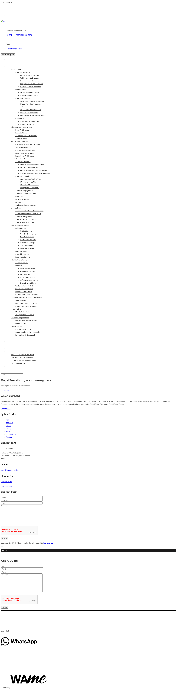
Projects (9, 338)
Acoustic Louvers (21, 263)
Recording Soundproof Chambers (27, 303)
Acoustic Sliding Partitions (20, 318)
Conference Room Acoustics (25, 205)
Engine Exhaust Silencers (28, 283)
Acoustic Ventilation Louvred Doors (32, 115)
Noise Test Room (21, 133)
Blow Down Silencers (27, 277)
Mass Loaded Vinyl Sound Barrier (22, 355)
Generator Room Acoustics (29, 92)
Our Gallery (10, 345)
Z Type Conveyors (26, 245)
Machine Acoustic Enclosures (30, 87)
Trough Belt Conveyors (28, 234)
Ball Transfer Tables (27, 248)
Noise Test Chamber (22, 130)
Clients (8, 341)
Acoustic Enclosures (22, 72)
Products (9, 66)
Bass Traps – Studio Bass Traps (22, 358)
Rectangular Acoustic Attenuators (32, 101)
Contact (9, 370)
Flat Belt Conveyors (26, 231)
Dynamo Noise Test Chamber (25, 150)
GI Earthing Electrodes (23, 329)
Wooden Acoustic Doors (29, 113)
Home (8, 59)
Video (8, 366)
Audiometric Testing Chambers (26, 306)
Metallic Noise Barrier (22, 312)
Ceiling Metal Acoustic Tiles (29, 188)
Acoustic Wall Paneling (23, 162)
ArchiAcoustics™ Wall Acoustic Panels (33, 170)
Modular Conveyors (27, 237)
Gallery (8, 429)
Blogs (8, 352)
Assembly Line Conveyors (24, 254)
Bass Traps (19, 196)
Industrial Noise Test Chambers (21, 127)
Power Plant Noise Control (24, 289)
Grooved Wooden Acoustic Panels (32, 165)
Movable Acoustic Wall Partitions (26, 320)
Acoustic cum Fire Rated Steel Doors (28, 214)
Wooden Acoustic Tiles (28, 182)
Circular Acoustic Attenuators (30, 104)
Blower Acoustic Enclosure (29, 81)
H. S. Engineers (49, 543)
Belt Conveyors (20, 228)
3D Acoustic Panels (22, 199)
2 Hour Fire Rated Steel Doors (25, 219)
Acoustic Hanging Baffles (24, 191)
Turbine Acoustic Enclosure (29, 78)
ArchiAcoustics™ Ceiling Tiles (30, 179)
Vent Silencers (25, 274)
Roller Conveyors (21, 251)
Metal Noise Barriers (27, 124)
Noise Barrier (19, 118)
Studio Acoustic (21, 300)
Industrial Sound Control (19, 260)
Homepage (5, 390)
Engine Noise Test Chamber (24, 156)
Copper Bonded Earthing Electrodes (27, 332)
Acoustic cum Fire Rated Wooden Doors (29, 211)
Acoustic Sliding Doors (23, 217)
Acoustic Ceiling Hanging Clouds (26, 193)
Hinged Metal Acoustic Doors (30, 110)
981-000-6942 (6, 482)
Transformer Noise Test (23, 147)
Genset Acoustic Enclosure (29, 75)
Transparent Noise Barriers (29, 121)
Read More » (5, 409)
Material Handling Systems (20, 225)
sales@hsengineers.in (14, 49)
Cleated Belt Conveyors (28, 240)
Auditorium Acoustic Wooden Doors (23, 360)
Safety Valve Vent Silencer (29, 280)
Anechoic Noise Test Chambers (26, 136)
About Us (9, 63)
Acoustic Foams (21, 139)
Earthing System (16, 326)
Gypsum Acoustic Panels (29, 167)
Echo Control (19, 202)
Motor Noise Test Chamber (24, 153)
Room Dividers (20, 323)
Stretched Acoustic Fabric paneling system (35, 173)
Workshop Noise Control (24, 286)
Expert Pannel (11, 348)
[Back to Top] (2, 546)
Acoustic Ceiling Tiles (22, 176)
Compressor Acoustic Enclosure (31, 84)
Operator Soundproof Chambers (26, 294)
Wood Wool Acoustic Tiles (29, 185)
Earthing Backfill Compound (25, 335)
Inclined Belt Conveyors (28, 243)
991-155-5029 (6, 486)
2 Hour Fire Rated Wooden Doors (26, 222)
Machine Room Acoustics (29, 95)
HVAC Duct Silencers (27, 269)
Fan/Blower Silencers (27, 271)
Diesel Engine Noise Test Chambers (27, 144)
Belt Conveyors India (18, 363)
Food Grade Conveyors (23, 257)
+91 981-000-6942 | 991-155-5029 (19, 35)
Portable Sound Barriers (23, 292)
